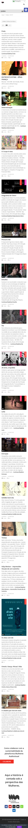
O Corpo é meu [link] (7, 151)
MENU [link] (4, 11)
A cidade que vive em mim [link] (11, 710)
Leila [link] (3, 412)
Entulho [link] (5, 280)
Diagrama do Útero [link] (9, 195)
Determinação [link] (7, 107)
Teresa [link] (4, 538)
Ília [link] (3, 326)
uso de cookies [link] (12, 826)
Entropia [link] (5, 454)
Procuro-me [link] (6, 240)
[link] (26, 10)
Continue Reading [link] (8, 53)
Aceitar (19, 827)
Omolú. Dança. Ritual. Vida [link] (12, 666)
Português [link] (18, 1)
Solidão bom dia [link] (8, 498)
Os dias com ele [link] (7, 638)
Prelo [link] (3, 31)
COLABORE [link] (7, 761)
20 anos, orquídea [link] (8, 368)
